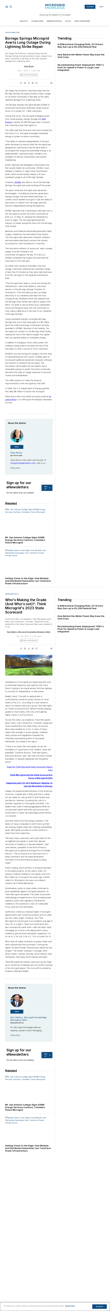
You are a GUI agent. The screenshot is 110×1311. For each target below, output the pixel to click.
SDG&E (17, 182)
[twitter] (29, 83)
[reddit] (33, 83)
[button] (6, 6)
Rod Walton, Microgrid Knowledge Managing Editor (29, 632)
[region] (55, 1306)
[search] (10, 6)
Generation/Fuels (54, 21)
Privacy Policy (70, 1306)
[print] (51, 83)
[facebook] (21, 83)
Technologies (37, 21)
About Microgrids (82, 21)
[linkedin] (25, 83)
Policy (68, 21)
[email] (36, 83)
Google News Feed (12, 32)
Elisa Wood (29, 66)
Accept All (99, 1306)
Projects (24, 21)
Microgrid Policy (12, 594)
